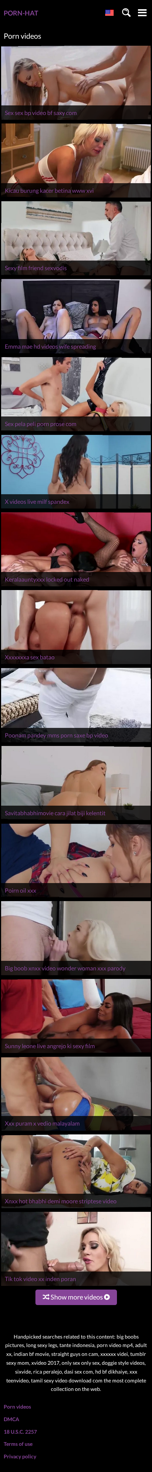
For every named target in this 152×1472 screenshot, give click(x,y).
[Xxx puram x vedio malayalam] (76, 1130)
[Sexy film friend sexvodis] (76, 275)
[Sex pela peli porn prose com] (76, 431)
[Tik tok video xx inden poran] (76, 1285)
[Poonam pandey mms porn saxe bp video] (76, 742)
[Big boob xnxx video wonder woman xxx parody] (76, 975)
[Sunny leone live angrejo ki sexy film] (76, 1052)
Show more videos (76, 1297)
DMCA (11, 1419)
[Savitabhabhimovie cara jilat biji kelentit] (76, 819)
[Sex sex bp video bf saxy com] (76, 119)
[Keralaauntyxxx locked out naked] (76, 586)
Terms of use (18, 1444)
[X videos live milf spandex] (76, 508)
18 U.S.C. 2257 (20, 1432)
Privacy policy (20, 1456)
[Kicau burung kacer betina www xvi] (76, 197)
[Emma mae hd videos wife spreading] (76, 353)
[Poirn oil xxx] (76, 897)
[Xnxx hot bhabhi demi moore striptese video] (76, 1207)
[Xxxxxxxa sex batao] (76, 663)
